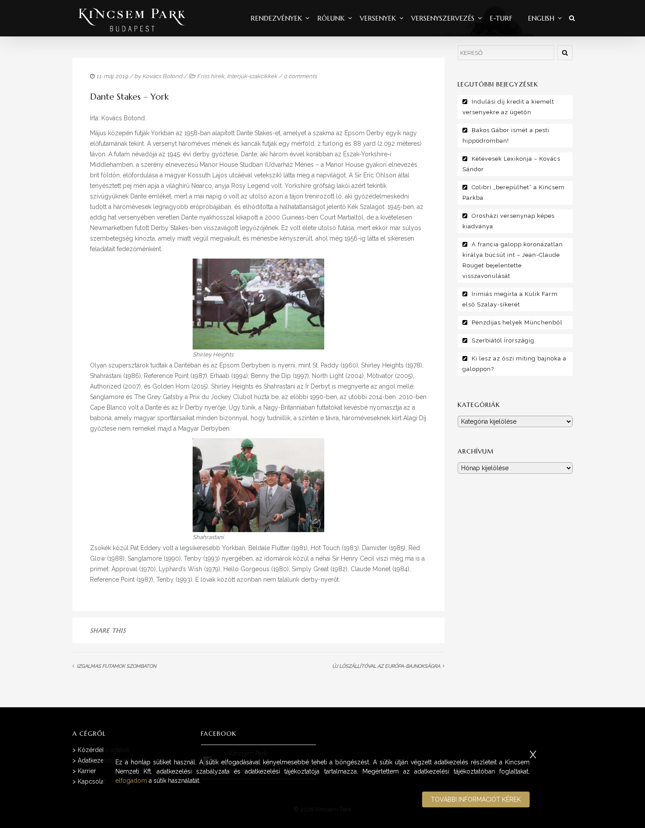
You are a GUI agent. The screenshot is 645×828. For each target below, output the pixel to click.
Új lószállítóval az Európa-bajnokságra (386, 666)
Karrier (87, 770)
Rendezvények (276, 18)
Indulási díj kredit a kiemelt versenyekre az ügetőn (508, 106)
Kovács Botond (162, 76)
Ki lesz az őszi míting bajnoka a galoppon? (514, 363)
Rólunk (330, 18)
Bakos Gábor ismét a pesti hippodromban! (505, 135)
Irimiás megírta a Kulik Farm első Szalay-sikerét (510, 299)
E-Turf (501, 18)
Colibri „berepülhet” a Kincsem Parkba (513, 192)
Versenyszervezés (442, 18)
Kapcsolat (92, 781)
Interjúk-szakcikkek (252, 76)
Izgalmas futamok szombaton (116, 666)
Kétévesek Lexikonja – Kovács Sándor (511, 164)
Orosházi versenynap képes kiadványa (508, 221)
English (541, 18)
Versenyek (378, 18)
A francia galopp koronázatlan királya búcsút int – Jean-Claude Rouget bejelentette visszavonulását (512, 260)
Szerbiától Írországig (503, 340)
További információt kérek (476, 799)
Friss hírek (210, 76)
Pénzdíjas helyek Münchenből (517, 322)
